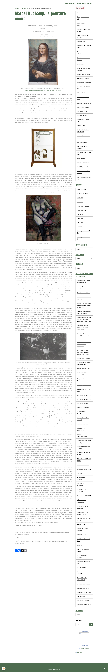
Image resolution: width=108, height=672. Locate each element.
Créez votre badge (84, 645)
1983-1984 (80, 214)
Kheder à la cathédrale (83, 163)
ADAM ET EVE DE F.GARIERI (82, 478)
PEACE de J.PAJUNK (83, 465)
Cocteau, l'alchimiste (83, 408)
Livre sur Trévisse (82, 116)
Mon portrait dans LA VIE (83, 18)
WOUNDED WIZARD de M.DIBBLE (83, 454)
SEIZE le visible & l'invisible (82, 556)
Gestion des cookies (54, 670)
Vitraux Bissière (81, 93)
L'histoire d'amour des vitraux (83, 30)
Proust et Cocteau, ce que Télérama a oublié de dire (83, 336)
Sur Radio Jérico (82, 111)
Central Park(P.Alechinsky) (82, 435)
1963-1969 (80, 198)
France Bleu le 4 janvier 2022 (84, 47)
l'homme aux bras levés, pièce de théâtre (84, 312)
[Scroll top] (105, 669)
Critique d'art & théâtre (83, 74)
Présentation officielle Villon (83, 98)
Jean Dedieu (80, 64)
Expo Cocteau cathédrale (81, 24)
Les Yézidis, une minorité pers (84, 154)
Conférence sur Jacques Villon (84, 178)
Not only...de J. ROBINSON (81, 485)
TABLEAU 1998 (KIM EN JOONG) (84, 442)
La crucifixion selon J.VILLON (82, 573)
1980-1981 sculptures (83, 206)
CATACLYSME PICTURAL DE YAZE (84, 519)
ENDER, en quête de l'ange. (83, 550)
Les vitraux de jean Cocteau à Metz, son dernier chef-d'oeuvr (83, 352)
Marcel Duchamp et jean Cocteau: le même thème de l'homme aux (84, 320)
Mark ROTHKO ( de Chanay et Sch (82, 513)
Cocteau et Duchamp (83, 601)
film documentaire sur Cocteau (83, 59)
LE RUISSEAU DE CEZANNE (82, 413)
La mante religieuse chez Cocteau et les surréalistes (84, 344)
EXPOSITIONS (25, 8)
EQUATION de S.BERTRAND (81, 429)
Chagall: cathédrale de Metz (83, 380)
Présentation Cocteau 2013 (83, 121)
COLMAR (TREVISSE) (83, 424)
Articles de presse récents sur (82, 288)
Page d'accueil (70, 3)
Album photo (81, 3)
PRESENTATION (81, 190)
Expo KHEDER (81, 159)
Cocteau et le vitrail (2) (84, 399)
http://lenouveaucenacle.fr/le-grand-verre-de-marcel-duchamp (43, 91)
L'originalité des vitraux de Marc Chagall (83, 282)
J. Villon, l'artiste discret (84, 584)
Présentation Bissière (83, 79)
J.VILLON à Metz (81, 545)
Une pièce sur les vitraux (84, 13)
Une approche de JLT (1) (83, 232)
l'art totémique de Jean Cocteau (84, 298)
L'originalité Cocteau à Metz (83, 540)
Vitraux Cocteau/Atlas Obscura (83, 172)
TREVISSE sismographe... (84, 227)
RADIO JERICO (81, 126)
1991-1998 (80, 223)
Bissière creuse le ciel (83, 369)
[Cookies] (3, 668)
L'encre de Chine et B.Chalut (82, 530)
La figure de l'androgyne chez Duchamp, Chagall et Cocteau (84, 305)
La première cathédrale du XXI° (83, 137)
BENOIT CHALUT (82, 525)
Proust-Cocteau (81, 568)
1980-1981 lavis (81, 210)
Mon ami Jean (81, 42)
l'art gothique (81, 596)
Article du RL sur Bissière (84, 83)
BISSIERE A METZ (82, 535)
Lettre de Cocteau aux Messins (83, 69)
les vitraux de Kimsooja (84, 605)
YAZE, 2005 (80, 473)
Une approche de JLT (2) (83, 238)
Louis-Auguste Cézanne (84, 385)
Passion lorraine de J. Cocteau (83, 36)
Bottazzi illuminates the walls (83, 390)
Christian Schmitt (84, 631)
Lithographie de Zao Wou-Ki (83, 419)
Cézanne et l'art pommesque (81, 501)
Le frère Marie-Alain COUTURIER (83, 131)
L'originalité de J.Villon (83, 588)
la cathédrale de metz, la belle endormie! (84, 364)
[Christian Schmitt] (84, 638)
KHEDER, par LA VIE (82, 167)
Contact (90, 3)
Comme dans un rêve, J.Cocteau (83, 53)
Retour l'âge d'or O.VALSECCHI (82, 579)
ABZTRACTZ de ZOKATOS (81, 491)
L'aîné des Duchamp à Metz (83, 563)
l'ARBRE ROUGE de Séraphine (82, 507)
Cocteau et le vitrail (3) (84, 404)
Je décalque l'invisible (83, 107)
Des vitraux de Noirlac (83, 293)
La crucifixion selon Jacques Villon (82, 374)
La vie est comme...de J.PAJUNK (83, 448)
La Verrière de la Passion (84, 592)
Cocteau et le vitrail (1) (84, 395)
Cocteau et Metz (82, 142)
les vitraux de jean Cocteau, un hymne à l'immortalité (83, 328)
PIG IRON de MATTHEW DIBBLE (84, 460)
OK (91, 624)
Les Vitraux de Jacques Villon (84, 88)
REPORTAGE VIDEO (82, 194)
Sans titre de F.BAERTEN (84, 496)
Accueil (17, 8)
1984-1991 (80, 219)
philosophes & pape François (83, 147)
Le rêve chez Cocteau (83, 358)
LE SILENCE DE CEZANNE (84, 469)
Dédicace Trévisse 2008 (84, 103)
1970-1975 (80, 202)
